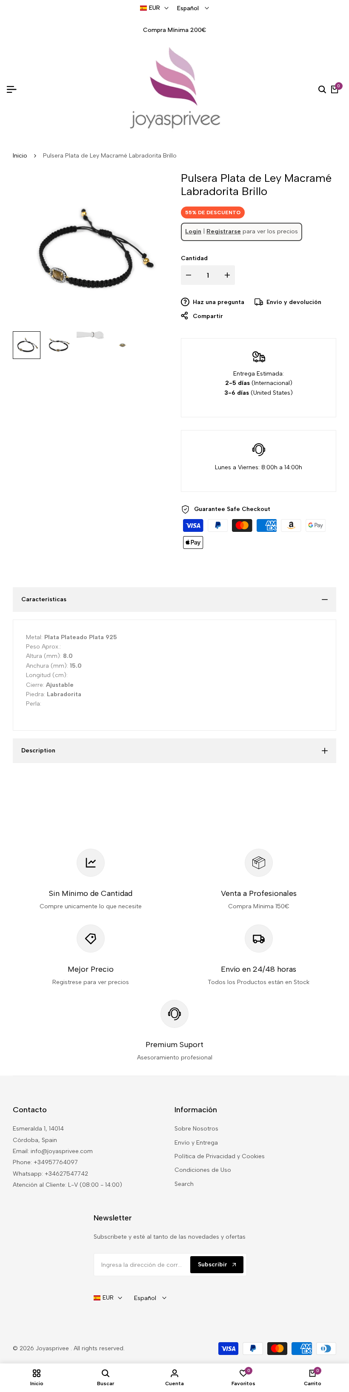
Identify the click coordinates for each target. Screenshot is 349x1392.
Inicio (20, 155)
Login (193, 231)
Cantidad (194, 258)
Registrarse (223, 231)
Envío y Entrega (196, 1142)
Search (184, 1184)
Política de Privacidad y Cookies (219, 1156)
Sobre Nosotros (196, 1128)
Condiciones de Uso (202, 1170)
